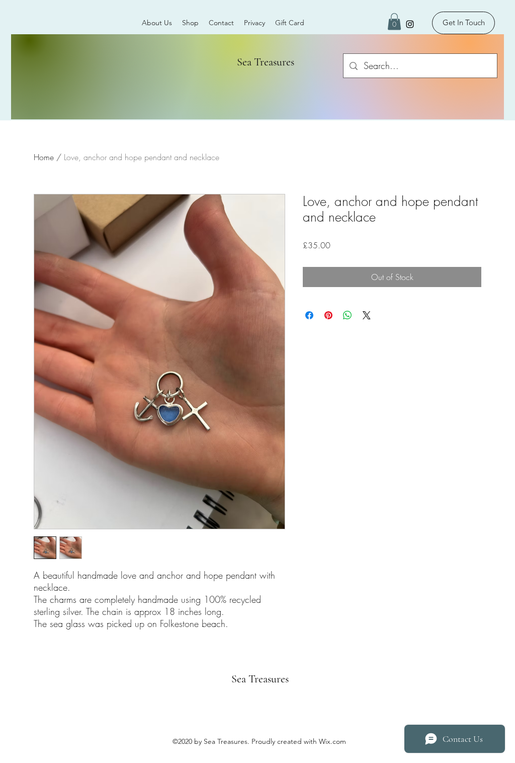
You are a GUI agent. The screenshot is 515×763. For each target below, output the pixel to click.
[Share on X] (367, 315)
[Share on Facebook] (309, 315)
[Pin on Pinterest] (328, 315)
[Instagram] (410, 24)
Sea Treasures (261, 61)
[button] (394, 21)
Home (44, 157)
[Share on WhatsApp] (347, 315)
